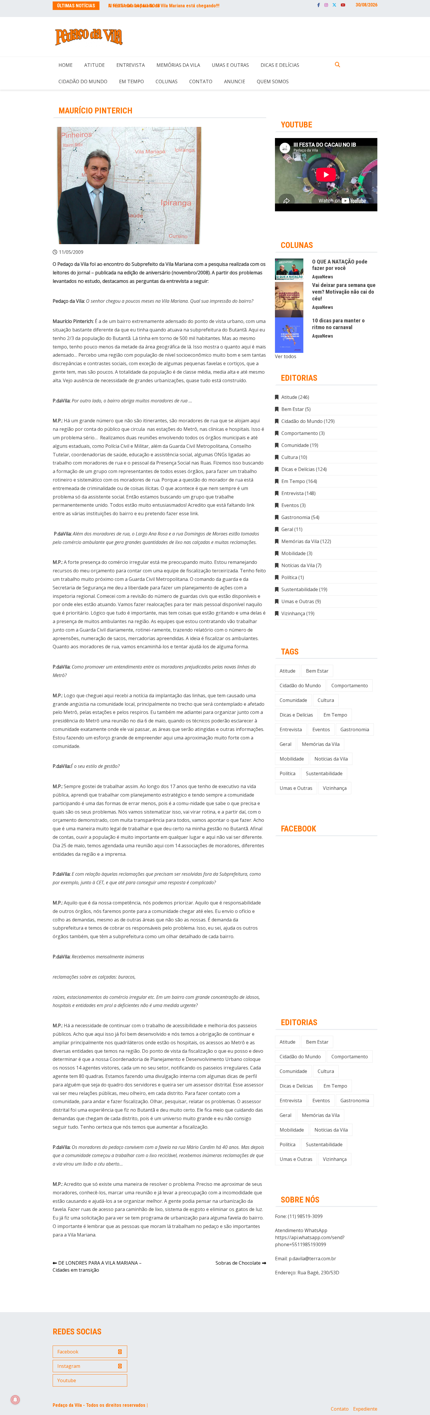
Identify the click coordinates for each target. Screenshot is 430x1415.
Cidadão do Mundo (83, 81)
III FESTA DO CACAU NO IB (134, 5)
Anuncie (234, 81)
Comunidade (295, 445)
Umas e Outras (230, 65)
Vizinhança (293, 613)
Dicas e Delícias (280, 65)
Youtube (343, 4)
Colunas (167, 81)
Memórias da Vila (178, 65)
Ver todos (285, 356)
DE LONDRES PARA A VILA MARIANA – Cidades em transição (97, 1266)
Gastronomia (295, 517)
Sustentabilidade (299, 589)
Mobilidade (293, 553)
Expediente (365, 1409)
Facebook (318, 4)
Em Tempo (131, 81)
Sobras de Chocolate (238, 1263)
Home (66, 65)
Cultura (289, 457)
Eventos (290, 505)
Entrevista (130, 65)
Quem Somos (273, 81)
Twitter (334, 4)
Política (289, 577)
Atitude (94, 65)
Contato (200, 81)
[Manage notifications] (15, 1399)
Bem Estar (292, 409)
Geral (287, 529)
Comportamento (299, 433)
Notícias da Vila (298, 565)
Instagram (326, 4)
